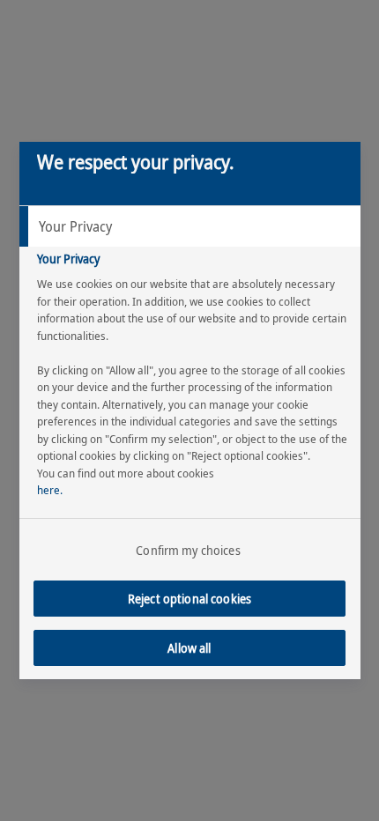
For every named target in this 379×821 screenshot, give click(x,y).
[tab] (189, 226)
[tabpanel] (192, 397)
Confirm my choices (188, 550)
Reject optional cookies (189, 598)
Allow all (189, 648)
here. (50, 490)
